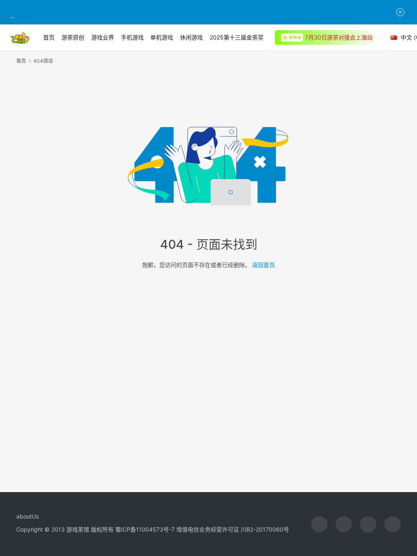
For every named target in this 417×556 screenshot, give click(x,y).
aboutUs (27, 516)
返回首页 (263, 264)
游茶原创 (72, 37)
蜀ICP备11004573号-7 (145, 529)
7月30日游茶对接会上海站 (339, 37)
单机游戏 (161, 37)
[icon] (319, 524)
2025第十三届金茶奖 (236, 37)
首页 (49, 37)
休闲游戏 (191, 37)
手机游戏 (132, 37)
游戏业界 (102, 37)
